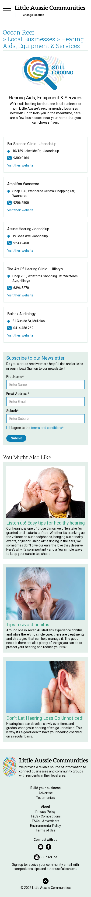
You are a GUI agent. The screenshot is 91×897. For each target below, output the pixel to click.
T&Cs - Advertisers (45, 821)
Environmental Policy (45, 825)
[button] (7, 12)
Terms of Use (46, 830)
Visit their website (20, 165)
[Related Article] (45, 492)
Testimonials (45, 798)
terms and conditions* (47, 428)
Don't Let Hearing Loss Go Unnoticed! (44, 718)
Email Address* (17, 394)
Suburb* (12, 411)
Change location (33, 15)
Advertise (45, 793)
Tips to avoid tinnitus (27, 624)
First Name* (15, 377)
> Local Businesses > (31, 39)
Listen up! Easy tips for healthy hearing (45, 522)
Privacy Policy (45, 812)
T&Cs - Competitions (45, 816)
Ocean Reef (18, 32)
